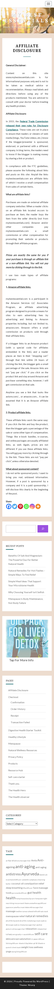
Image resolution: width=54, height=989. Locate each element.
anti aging (41, 867)
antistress (13, 874)
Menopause (14, 743)
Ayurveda (30, 873)
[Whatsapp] (26, 506)
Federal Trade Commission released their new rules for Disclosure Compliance (27, 125)
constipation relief (34, 883)
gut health (34, 892)
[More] (38, 506)
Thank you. (14, 783)
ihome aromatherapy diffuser (35, 903)
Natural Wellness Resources (22, 750)
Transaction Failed (20, 722)
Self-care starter (16, 776)
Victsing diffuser (12, 943)
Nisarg (31, 985)
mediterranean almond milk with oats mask (32, 911)
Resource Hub (15, 770)
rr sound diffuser (27, 934)
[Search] (43, 529)
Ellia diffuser (28, 888)
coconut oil (17, 883)
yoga (8, 951)
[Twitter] (14, 506)
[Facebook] (8, 506)
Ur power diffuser (38, 939)
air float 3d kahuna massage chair (18, 861)
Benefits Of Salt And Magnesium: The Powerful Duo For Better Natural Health (25, 559)
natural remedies (36, 916)
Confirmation (17, 702)
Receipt (15, 715)
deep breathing (14, 887)
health (11, 898)
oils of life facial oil (12, 921)
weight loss (27, 947)
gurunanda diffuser (19, 893)
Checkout (13, 697)
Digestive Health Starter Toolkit (24, 730)
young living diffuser (19, 952)
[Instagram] (32, 506)
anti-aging (25, 866)
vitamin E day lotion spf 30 (28, 943)
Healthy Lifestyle (17, 736)
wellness (38, 947)
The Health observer (19, 796)
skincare (10, 938)
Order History (18, 708)
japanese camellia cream (15, 907)
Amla (34, 860)
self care (41, 934)
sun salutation (23, 938)
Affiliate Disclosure (18, 690)
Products (13, 763)
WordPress (42, 981)
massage (10, 911)
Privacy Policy (15, 756)
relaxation (31, 928)
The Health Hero (17, 790)
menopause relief (15, 916)
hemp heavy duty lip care (25, 899)
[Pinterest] (20, 506)
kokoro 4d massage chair (34, 907)
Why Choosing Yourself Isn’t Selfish (26, 592)
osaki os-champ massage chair (25, 925)
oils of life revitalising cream (30, 921)
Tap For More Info (21, 660)
